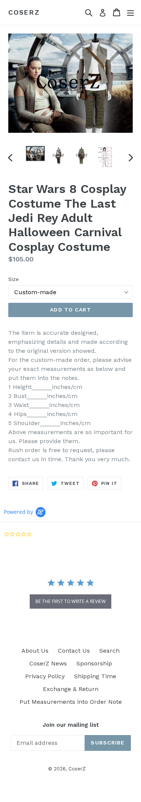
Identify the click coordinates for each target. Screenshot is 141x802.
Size (13, 279)
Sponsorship (94, 663)
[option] (35, 153)
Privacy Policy (45, 676)
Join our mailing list (70, 724)
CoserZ (24, 12)
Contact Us (74, 650)
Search (109, 650)
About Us (35, 650)
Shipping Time (95, 676)
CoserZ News (48, 663)
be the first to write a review (70, 601)
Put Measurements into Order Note (71, 701)
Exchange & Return (71, 689)
